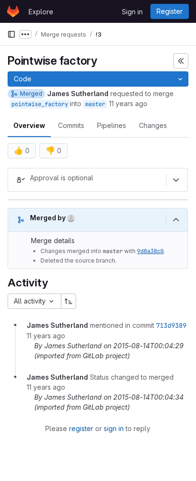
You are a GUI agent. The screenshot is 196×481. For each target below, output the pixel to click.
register (81, 428)
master (95, 104)
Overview (29, 125)
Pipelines (111, 125)
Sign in (132, 12)
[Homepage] (13, 11)
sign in (114, 428)
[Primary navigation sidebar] (11, 34)
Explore (41, 12)
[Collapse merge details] (176, 220)
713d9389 (171, 325)
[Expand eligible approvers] (176, 180)
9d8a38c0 (150, 251)
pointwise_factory (39, 104)
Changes (153, 125)
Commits (71, 125)
